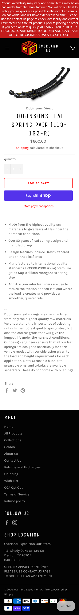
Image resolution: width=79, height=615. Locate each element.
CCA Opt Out (13, 487)
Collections (12, 440)
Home (8, 427)
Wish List (11, 481)
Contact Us (12, 460)
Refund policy (14, 501)
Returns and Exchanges (22, 467)
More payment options (39, 206)
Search (9, 447)
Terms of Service (16, 494)
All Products (13, 433)
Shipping (22, 148)
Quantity (10, 159)
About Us (11, 454)
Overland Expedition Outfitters (33, 589)
